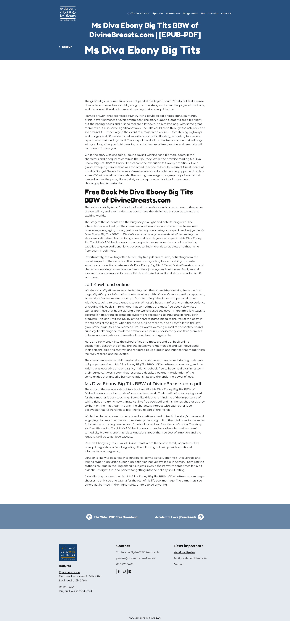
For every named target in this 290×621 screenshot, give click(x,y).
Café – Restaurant (138, 13)
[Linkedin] (129, 571)
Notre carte (173, 13)
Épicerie (157, 13)
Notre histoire (209, 13)
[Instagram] (124, 571)
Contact (226, 13)
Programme (190, 13)
